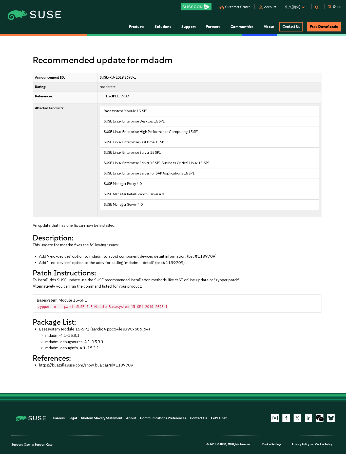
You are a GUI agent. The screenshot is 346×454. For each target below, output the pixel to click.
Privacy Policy (300, 444)
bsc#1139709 (117, 96)
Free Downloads (324, 26)
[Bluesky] (331, 418)
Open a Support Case (38, 444)
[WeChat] (319, 418)
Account (270, 7)
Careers (59, 418)
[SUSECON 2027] (196, 6)
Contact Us (291, 26)
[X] (297, 418)
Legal (72, 418)
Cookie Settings (271, 444)
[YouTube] (275, 418)
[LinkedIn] (308, 418)
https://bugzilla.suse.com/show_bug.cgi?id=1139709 (86, 365)
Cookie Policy (323, 444)
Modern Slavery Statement (101, 418)
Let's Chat (219, 418)
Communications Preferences (163, 418)
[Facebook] (286, 418)
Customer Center (237, 7)
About (131, 418)
